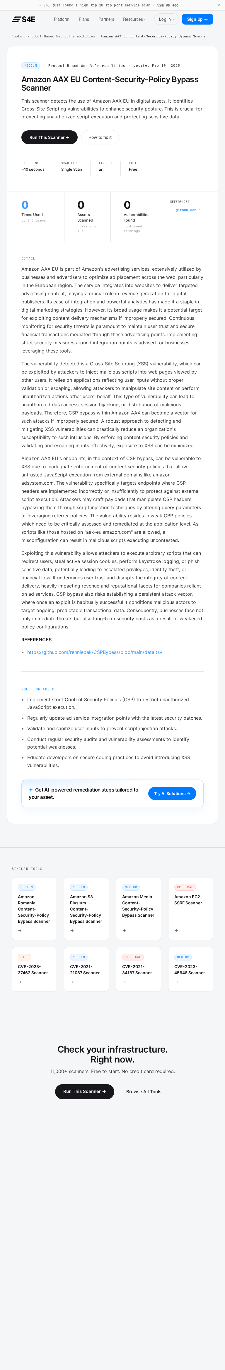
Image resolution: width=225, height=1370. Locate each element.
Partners (106, 19)
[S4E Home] (23, 19)
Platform (61, 19)
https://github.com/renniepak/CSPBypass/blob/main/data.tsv (94, 652)
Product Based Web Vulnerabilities (61, 36)
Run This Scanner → (49, 137)
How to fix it (100, 137)
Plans (84, 19)
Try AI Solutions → (172, 793)
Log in (166, 19)
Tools (17, 36)
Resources (134, 19)
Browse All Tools (143, 1091)
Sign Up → (197, 19)
